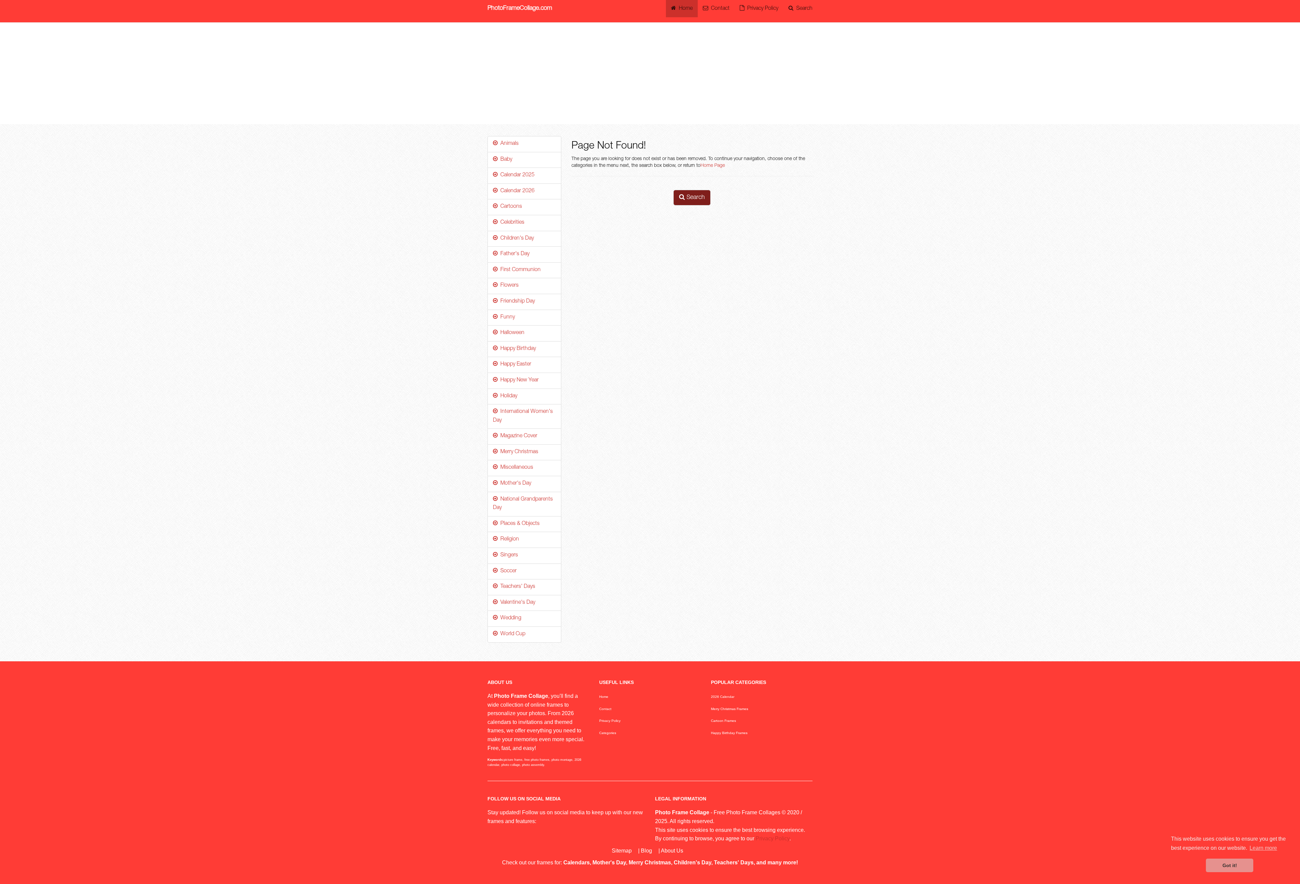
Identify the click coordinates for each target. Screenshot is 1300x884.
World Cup (511, 634)
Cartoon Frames (723, 721)
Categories (607, 733)
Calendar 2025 (516, 175)
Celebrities (511, 222)
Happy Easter (514, 364)
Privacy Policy (761, 9)
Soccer (507, 571)
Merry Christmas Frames (729, 709)
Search (803, 9)
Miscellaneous (515, 467)
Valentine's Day (516, 602)
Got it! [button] (1229, 865)
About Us (672, 851)
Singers (508, 555)
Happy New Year (518, 380)
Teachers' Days (516, 587)
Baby (505, 159)
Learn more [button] (1263, 848)
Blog (646, 851)
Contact (719, 9)
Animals (508, 144)
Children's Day (516, 238)
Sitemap (622, 851)
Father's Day (513, 254)
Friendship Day (516, 301)
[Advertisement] (650, 73)
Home (684, 9)
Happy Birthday (517, 349)
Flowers (508, 285)
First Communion (519, 270)
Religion (508, 539)
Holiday (507, 396)
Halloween (511, 333)
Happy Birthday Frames (729, 733)
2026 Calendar (722, 697)
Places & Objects (519, 524)
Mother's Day (514, 483)
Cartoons (510, 206)
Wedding (509, 618)
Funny (506, 317)
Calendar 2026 (516, 191)
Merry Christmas (518, 452)
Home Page (712, 165)
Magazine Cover (517, 436)
